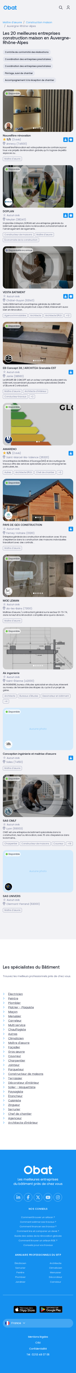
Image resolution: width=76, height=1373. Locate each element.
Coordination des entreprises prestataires (28, 59)
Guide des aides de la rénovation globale (38, 1236)
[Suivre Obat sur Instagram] (58, 1197)
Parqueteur (16, 1069)
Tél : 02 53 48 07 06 (38, 1354)
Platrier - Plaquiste (21, 1007)
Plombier (14, 1003)
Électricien (15, 994)
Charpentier (16, 1061)
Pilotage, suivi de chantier (19, 73)
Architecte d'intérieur (23, 1123)
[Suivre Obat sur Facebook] (28, 1197)
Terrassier (15, 1078)
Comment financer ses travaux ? (38, 1226)
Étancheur (15, 1096)
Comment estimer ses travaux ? (38, 1222)
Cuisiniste (14, 1100)
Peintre (13, 998)
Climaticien (16, 1038)
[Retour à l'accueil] (10, 7)
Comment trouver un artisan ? (38, 1217)
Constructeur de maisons (25, 1074)
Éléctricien (20, 1263)
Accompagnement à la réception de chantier (29, 80)
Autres (12, 1034)
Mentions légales (38, 1337)
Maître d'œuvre (19, 1043)
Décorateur (55, 1277)
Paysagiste (15, 1092)
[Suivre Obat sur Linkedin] (18, 1197)
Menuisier (14, 1016)
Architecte (55, 1263)
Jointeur (14, 1065)
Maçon (12, 1012)
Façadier (14, 1047)
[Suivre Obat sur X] (38, 1197)
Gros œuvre (16, 1052)
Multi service (16, 1025)
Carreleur (15, 1021)
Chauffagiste (17, 1029)
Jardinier (20, 1282)
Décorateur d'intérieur (23, 1083)
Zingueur (14, 1105)
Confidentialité (38, 1348)
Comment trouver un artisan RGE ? (38, 1240)
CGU (38, 1342)
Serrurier (14, 1109)
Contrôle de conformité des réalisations (27, 52)
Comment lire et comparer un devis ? (38, 1231)
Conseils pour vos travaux (37, 1245)
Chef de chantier (20, 1114)
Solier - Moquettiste (22, 1087)
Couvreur (14, 1056)
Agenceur (15, 1118)
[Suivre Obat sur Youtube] (48, 1197)
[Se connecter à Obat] (68, 7)
